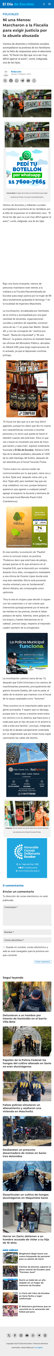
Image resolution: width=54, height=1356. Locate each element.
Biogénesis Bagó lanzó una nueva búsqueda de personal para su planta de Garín (34, 1256)
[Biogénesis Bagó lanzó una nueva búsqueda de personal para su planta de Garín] (10, 1258)
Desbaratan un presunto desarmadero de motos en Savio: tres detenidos (24, 1153)
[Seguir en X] (8, 1335)
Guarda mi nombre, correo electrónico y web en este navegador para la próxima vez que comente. (26, 951)
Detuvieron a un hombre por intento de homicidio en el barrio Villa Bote (25, 1018)
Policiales (11, 14)
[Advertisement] (27, 252)
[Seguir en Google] (45, 1335)
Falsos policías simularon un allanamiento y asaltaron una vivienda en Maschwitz (22, 1108)
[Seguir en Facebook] (14, 1335)
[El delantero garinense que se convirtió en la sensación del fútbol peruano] (10, 1310)
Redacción (16, 71)
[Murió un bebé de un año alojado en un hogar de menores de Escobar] (10, 1284)
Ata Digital (38, 1348)
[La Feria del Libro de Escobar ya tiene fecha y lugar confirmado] (10, 1297)
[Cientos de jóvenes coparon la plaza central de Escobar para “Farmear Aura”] (10, 1271)
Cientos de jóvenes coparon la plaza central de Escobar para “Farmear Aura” (35, 1269)
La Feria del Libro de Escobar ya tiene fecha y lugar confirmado (34, 1296)
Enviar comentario (42, 962)
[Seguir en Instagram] (20, 1335)
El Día (18, 4)
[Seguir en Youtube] (27, 1335)
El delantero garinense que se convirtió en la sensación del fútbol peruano (35, 1309)
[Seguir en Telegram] (39, 1335)
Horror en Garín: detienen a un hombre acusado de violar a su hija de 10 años (26, 1239)
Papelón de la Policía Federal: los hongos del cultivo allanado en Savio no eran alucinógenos (27, 1063)
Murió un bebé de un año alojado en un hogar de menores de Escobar (32, 1283)
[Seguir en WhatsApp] (33, 1335)
